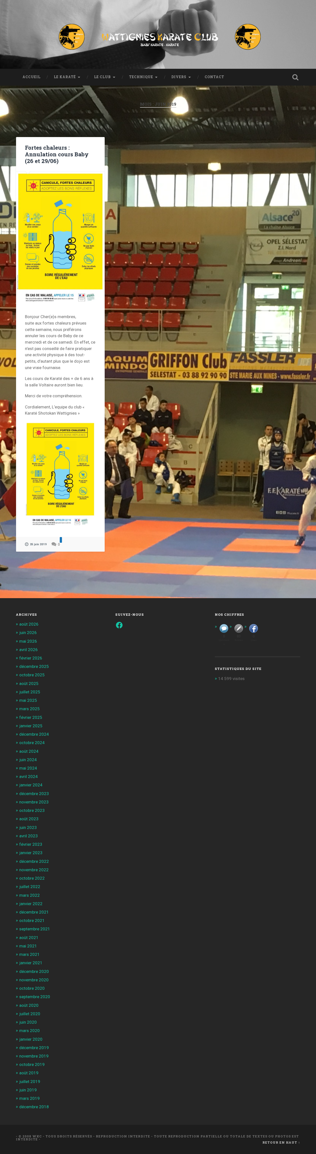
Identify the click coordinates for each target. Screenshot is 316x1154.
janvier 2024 (30, 784)
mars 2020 (29, 1030)
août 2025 (29, 683)
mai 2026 (28, 641)
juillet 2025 (29, 691)
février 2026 (30, 658)
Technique (141, 77)
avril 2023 (28, 835)
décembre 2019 (34, 1047)
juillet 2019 (29, 1081)
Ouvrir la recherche (295, 77)
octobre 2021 (32, 920)
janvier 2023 (30, 852)
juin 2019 (28, 1089)
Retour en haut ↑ (281, 1142)
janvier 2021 (30, 962)
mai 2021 (28, 945)
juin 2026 (28, 632)
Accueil (31, 77)
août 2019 (29, 1072)
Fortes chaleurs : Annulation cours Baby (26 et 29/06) (57, 154)
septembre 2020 (34, 996)
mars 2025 (29, 708)
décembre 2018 (34, 1106)
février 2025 (30, 717)
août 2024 (29, 751)
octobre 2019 (32, 1064)
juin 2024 (28, 759)
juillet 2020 (29, 1013)
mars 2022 (29, 895)
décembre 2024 (34, 734)
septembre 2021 (34, 928)
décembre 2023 (34, 793)
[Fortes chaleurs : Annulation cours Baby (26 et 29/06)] (60, 238)
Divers (178, 77)
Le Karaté (65, 77)
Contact (214, 77)
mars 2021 (29, 954)
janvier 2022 (30, 903)
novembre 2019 (34, 1056)
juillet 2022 (29, 886)
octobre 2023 (32, 810)
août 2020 (29, 1005)
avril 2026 (28, 649)
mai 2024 (28, 768)
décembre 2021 (34, 912)
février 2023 (30, 844)
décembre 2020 (34, 971)
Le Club (102, 77)
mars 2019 (29, 1098)
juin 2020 (28, 1022)
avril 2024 (28, 776)
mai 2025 (28, 700)
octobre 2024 (32, 742)
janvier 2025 (30, 725)
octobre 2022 (32, 878)
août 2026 (29, 624)
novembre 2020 (34, 979)
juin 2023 (28, 827)
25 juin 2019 (38, 544)
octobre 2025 (32, 674)
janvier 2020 (30, 1039)
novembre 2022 (34, 869)
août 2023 (29, 818)
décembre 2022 (34, 861)
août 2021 (29, 937)
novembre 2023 (34, 802)
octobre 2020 (32, 988)
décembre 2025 (34, 666)
